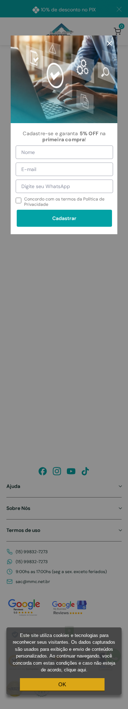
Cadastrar (64, 218)
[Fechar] (109, 43)
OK (62, 684)
